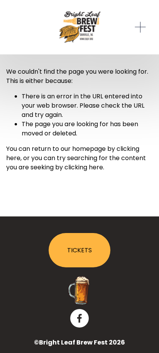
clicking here (83, 167)
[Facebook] (79, 318)
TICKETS (79, 250)
